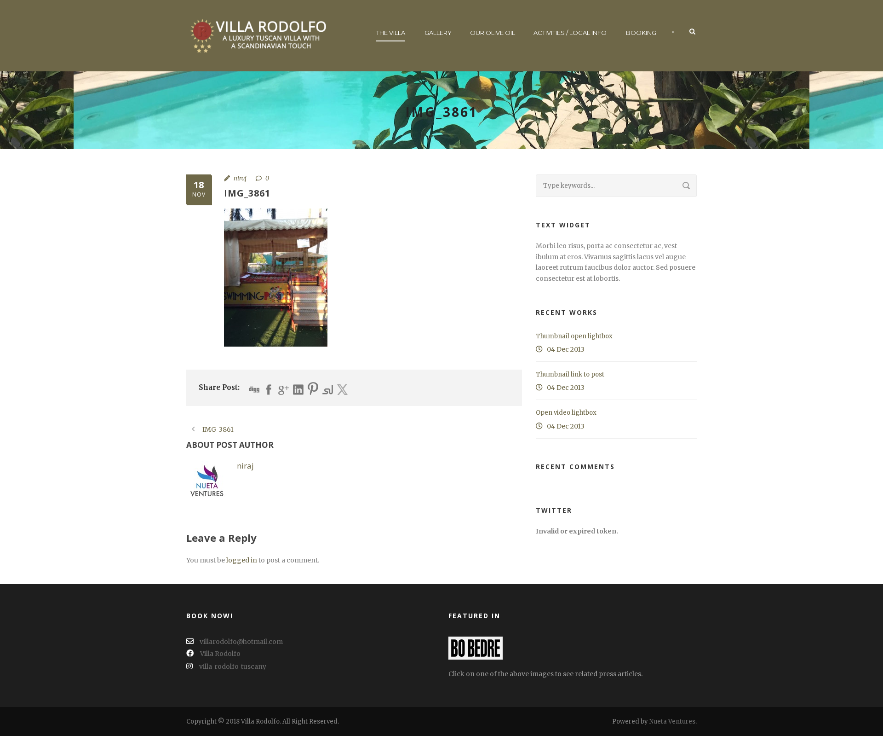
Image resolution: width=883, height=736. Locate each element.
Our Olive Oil (492, 32)
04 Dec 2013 (566, 349)
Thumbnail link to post (570, 374)
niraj (240, 178)
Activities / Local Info (570, 32)
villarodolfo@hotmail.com (240, 641)
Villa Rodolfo (220, 653)
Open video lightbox (566, 413)
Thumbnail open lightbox (574, 336)
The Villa (390, 32)
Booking (641, 32)
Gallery (438, 32)
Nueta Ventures (672, 721)
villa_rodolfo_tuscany (232, 666)
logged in (241, 560)
